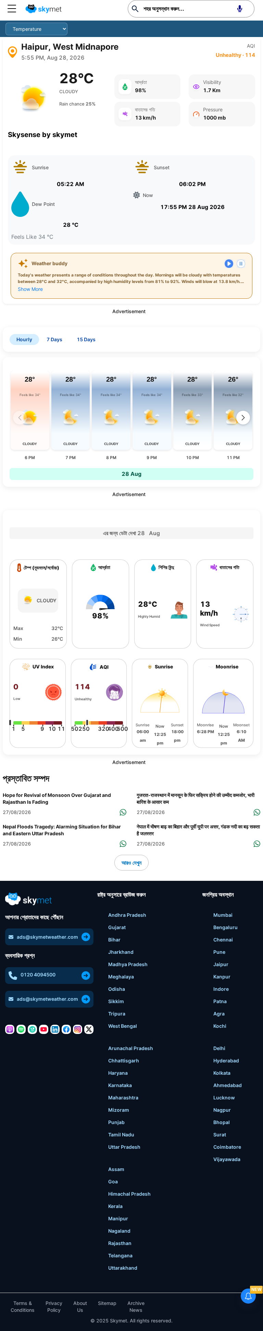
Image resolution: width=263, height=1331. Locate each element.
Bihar (114, 939)
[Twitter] (88, 1029)
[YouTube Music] (43, 1029)
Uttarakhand (122, 1268)
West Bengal (122, 1026)
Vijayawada (226, 1159)
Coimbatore (227, 1147)
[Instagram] (77, 1029)
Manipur (118, 1218)
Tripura (116, 1013)
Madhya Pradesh (128, 964)
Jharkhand (121, 952)
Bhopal (221, 1122)
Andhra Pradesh (127, 915)
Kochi (219, 1026)
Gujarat (117, 927)
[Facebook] (66, 1029)
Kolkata (221, 1073)
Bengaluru (225, 927)
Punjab (116, 1122)
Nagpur (222, 1110)
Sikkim (116, 1001)
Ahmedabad (227, 1085)
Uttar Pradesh (124, 1147)
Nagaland (119, 1231)
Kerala (115, 1206)
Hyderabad (226, 1060)
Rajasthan (120, 1243)
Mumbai (223, 915)
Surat (219, 1134)
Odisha (116, 989)
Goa (113, 1181)
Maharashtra (123, 1097)
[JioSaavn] (32, 1029)
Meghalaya (121, 976)
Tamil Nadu (121, 1134)
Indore (221, 989)
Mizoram (118, 1110)
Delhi (219, 1048)
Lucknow (224, 1097)
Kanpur (221, 976)
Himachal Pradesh (129, 1194)
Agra (219, 1013)
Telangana (120, 1255)
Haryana (118, 1073)
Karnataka (120, 1085)
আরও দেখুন (131, 862)
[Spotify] (21, 1029)
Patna (220, 1001)
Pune (219, 952)
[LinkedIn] (55, 1029)
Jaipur (220, 964)
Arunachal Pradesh (130, 1048)
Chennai (223, 939)
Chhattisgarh (123, 1060)
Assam (116, 1169)
